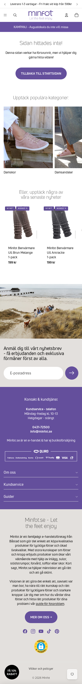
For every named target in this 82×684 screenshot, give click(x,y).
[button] (41, 646)
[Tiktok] (49, 631)
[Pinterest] (57, 631)
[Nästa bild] (72, 140)
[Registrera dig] (71, 373)
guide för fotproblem (50, 603)
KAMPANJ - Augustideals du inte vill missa (41, 27)
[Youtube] (41, 631)
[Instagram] (33, 631)
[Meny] (5, 15)
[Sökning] (15, 15)
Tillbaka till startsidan (41, 73)
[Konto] (67, 15)
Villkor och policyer (41, 669)
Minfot (46, 678)
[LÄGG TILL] (36, 235)
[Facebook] (25, 631)
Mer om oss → (41, 617)
